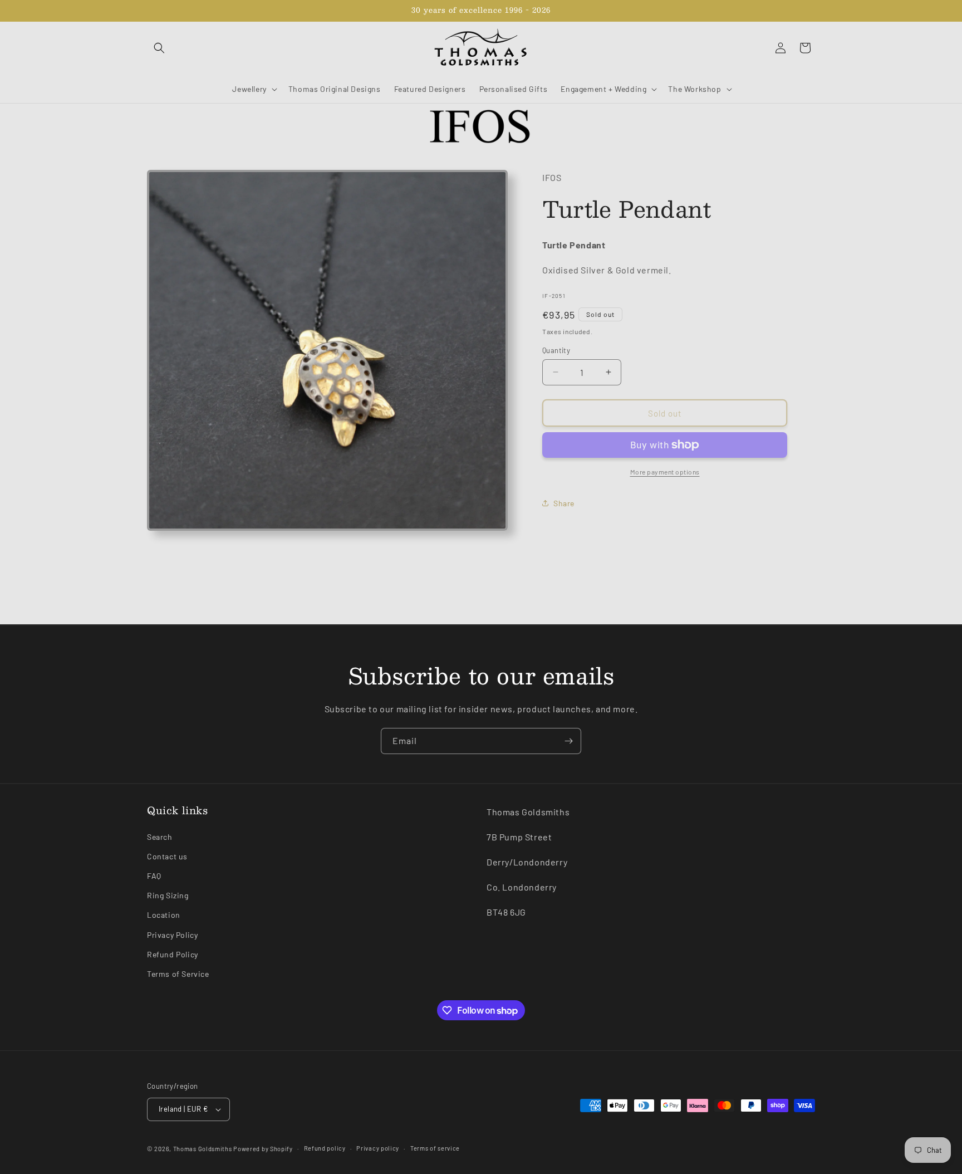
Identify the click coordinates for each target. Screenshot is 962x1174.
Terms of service (435, 1148)
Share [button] (564, 502)
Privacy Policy (172, 935)
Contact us (167, 856)
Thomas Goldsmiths (203, 1148)
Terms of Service (178, 974)
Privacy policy (377, 1148)
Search (160, 837)
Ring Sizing (168, 895)
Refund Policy (172, 954)
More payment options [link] (665, 472)
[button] (159, 48)
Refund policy (325, 1148)
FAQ (154, 875)
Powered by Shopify (263, 1148)
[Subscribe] (568, 741)
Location (163, 915)
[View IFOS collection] (481, 127)
